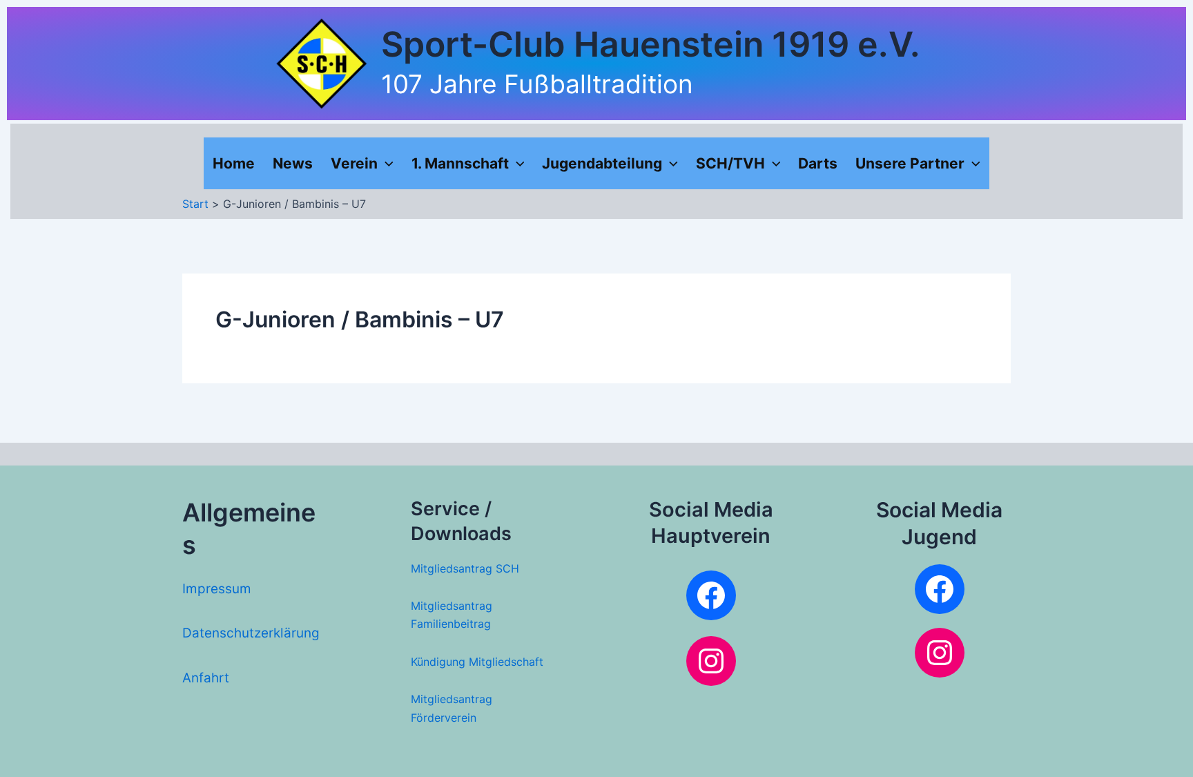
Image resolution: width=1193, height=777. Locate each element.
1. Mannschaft (460, 163)
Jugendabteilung (602, 163)
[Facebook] (711, 595)
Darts (817, 163)
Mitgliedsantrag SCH (465, 568)
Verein (354, 163)
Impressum (216, 589)
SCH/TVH (730, 163)
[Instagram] (711, 661)
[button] (386, 163)
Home (234, 163)
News (293, 163)
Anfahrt (205, 678)
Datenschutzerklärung (251, 633)
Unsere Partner (909, 163)
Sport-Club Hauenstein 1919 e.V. (650, 44)
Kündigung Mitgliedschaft (477, 662)
